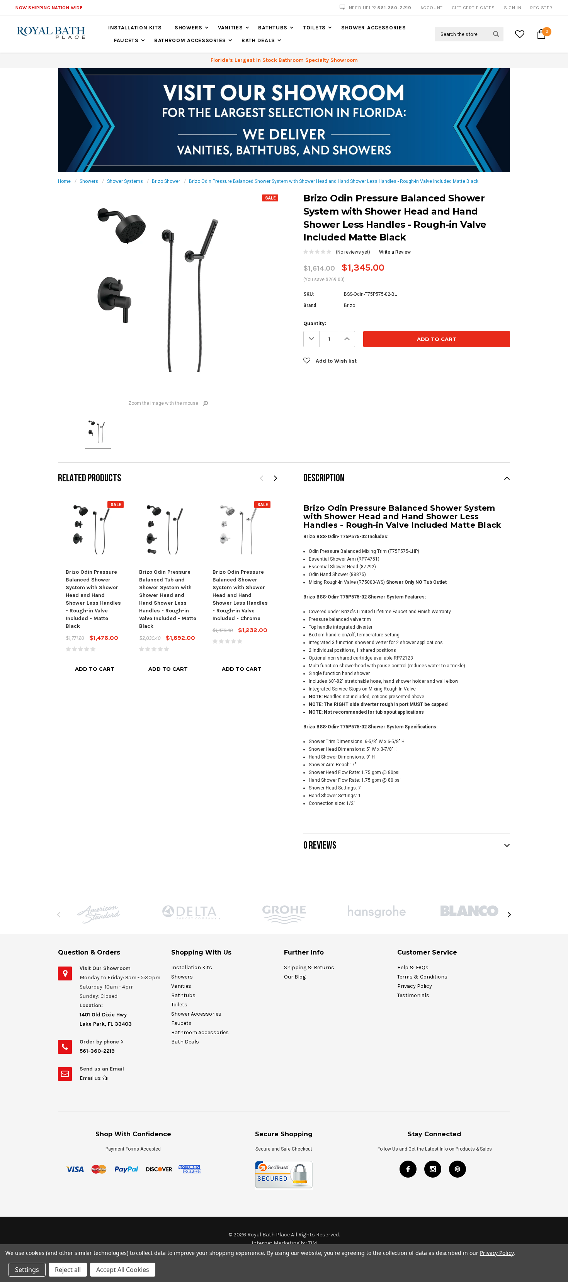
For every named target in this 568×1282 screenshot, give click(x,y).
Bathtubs (272, 27)
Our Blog (295, 976)
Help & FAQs (413, 967)
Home (64, 181)
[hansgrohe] (376, 911)
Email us (91, 1078)
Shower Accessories (373, 27)
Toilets (314, 27)
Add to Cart (94, 669)
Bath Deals (258, 40)
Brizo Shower (166, 181)
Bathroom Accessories (190, 40)
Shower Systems (125, 181)
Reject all (68, 1269)
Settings (27, 1269)
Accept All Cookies (122, 1269)
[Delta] (191, 912)
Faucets (126, 40)
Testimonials (413, 995)
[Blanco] (469, 910)
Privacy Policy (414, 986)
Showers (188, 27)
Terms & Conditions (422, 976)
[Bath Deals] (284, 120)
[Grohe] (284, 914)
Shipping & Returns (309, 967)
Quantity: (314, 323)
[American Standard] (98, 914)
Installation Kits (135, 27)
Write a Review (395, 252)
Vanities (230, 27)
